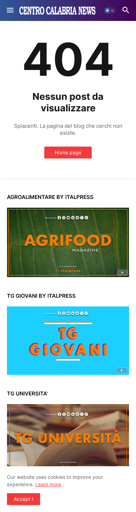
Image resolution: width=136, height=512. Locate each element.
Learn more (48, 484)
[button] (9, 10)
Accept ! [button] (23, 499)
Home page (68, 152)
